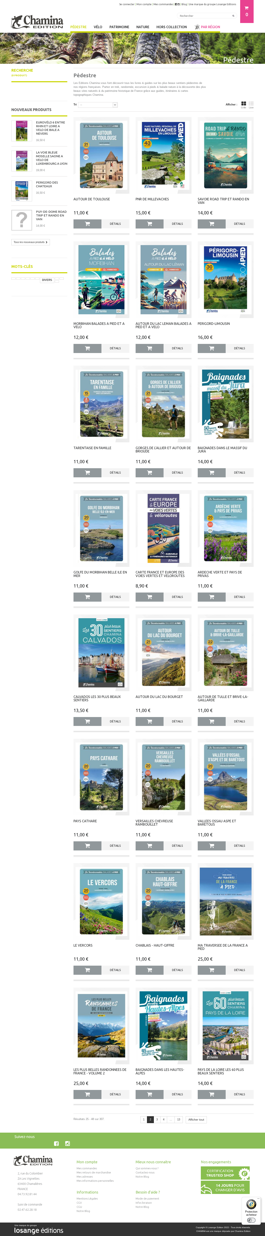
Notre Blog (142, 1176)
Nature (142, 27)
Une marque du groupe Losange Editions (212, 4)
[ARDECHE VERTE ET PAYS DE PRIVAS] (226, 528)
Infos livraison (144, 1202)
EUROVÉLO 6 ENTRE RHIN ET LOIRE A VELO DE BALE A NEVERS (50, 128)
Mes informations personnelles (95, 1180)
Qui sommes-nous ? (147, 1168)
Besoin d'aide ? (148, 1192)
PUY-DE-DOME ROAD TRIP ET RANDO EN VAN (51, 215)
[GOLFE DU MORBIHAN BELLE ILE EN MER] (101, 528)
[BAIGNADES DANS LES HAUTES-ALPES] (164, 1025)
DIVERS (47, 280)
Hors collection (172, 27)
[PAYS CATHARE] (101, 777)
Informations (87, 1192)
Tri (75, 104)
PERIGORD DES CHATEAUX (47, 184)
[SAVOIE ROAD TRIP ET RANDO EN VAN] (226, 155)
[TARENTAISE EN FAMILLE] (101, 404)
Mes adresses (85, 1176)
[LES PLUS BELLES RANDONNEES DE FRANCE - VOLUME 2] (101, 1025)
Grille (243, 107)
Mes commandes (163, 4)
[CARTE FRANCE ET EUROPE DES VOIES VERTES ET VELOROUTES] (164, 528)
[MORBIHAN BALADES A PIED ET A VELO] (101, 279)
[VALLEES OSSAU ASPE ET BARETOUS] (226, 777)
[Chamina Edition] (37, 20)
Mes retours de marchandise (94, 1172)
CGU (79, 1206)
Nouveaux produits (31, 110)
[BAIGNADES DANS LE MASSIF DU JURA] (226, 404)
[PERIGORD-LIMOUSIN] (226, 279)
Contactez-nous (145, 1172)
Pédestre (78, 27)
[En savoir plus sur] (13, 278)
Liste (251, 107)
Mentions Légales (87, 1198)
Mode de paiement (147, 1198)
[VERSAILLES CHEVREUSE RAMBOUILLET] (164, 777)
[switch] (251, 1220)
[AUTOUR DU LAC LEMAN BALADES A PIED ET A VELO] (164, 279)
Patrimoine (119, 27)
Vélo (98, 27)
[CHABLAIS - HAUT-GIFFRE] (164, 901)
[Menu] (258, 1199)
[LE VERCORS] (101, 901)
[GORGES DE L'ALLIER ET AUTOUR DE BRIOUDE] (164, 404)
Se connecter (127, 4)
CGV (79, 1202)
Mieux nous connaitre (153, 1162)
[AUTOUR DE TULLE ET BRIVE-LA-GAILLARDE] (226, 652)
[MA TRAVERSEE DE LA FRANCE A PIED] (226, 901)
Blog (184, 4)
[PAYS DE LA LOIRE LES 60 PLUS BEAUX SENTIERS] (226, 1025)
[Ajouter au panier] (87, 224)
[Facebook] (57, 1143)
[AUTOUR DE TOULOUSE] (101, 155)
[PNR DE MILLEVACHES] (164, 155)
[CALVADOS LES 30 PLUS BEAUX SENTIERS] (101, 652)
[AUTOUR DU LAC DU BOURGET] (164, 652)
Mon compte (144, 4)
